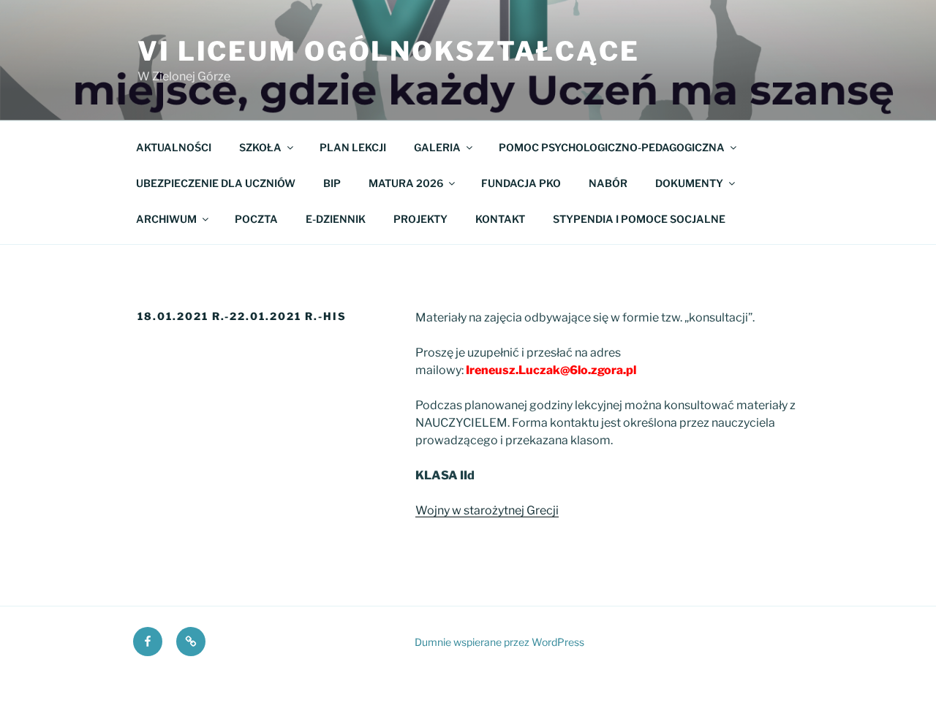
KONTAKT (500, 219)
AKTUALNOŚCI (173, 147)
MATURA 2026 (406, 183)
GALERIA (437, 147)
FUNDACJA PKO (521, 183)
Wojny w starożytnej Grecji (487, 510)
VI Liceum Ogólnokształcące (388, 51)
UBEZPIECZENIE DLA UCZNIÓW (215, 183)
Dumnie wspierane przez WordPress (499, 642)
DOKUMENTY (689, 183)
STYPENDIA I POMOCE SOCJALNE (639, 219)
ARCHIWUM (166, 219)
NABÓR (608, 183)
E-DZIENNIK (336, 219)
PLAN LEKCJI (353, 147)
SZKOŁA (260, 147)
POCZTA (256, 219)
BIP (332, 183)
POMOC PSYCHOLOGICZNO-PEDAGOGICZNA (612, 147)
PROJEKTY (420, 219)
